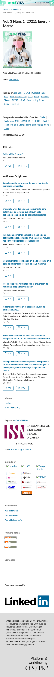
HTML (24, 166)
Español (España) (12, 408)
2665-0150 (14, 80)
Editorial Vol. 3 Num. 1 (13, 154)
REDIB (15, 100)
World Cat (21, 97)
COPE (6, 129)
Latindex (18, 93)
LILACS (27, 93)
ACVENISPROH (21, 421)
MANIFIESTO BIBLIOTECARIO (35, 121)
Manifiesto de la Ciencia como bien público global (26, 125)
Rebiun (7, 104)
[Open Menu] (3, 3)
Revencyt (45, 97)
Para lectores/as (11, 511)
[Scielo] (41, 487)
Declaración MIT (11, 121)
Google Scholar (39, 93)
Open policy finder (35, 100)
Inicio (5, 10)
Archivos (15, 10)
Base (6, 97)
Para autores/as (11, 515)
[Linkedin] (27, 607)
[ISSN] (27, 438)
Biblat (36, 97)
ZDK (30, 97)
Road (12, 97)
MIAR (22, 100)
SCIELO (16, 104)
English (7, 403)
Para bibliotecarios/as (13, 520)
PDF (9, 166)
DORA (42, 117)
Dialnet (7, 100)
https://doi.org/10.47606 (20, 450)
